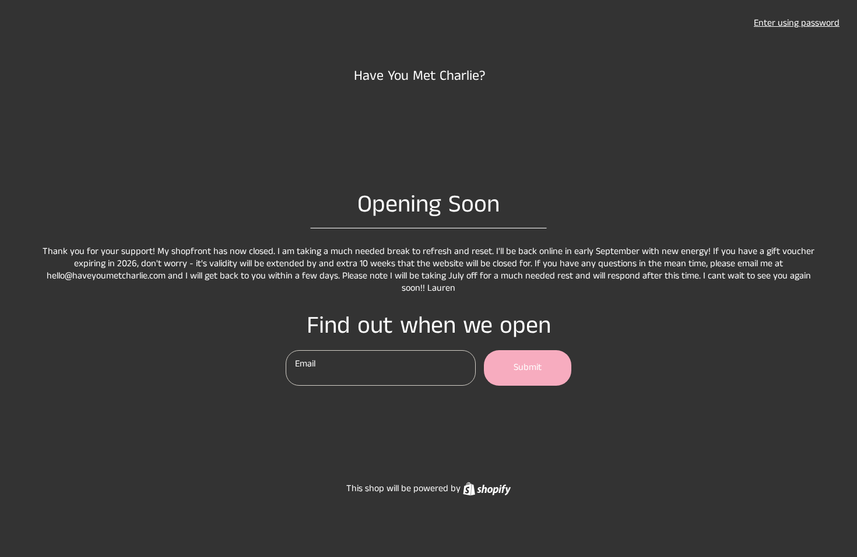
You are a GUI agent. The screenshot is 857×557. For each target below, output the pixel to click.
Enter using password (797, 23)
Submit (528, 367)
